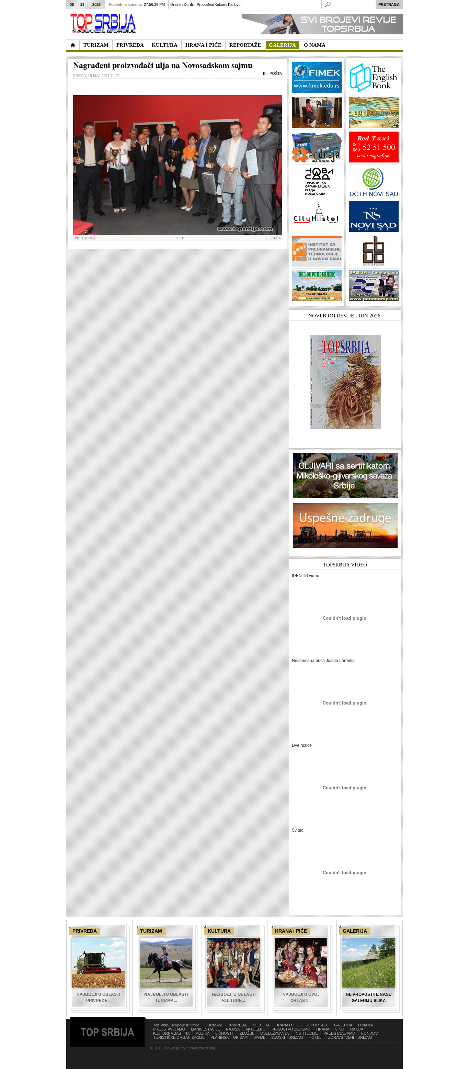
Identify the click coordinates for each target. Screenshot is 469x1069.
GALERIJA (343, 1025)
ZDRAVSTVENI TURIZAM (350, 1037)
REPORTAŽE (317, 1025)
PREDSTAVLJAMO (169, 1029)
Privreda (84, 931)
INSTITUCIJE (306, 1033)
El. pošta (272, 73)
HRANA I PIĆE (287, 1025)
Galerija (355, 931)
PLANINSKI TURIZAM (229, 1037)
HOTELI (315, 1037)
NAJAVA (233, 1029)
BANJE (259, 1037)
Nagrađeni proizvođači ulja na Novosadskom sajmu (162, 65)
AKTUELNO (255, 1029)
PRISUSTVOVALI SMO (291, 1029)
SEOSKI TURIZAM (287, 1037)
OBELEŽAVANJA (274, 1033)
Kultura (219, 931)
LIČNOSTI (224, 1033)
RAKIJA (356, 1029)
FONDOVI (370, 1033)
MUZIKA (202, 1033)
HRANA (322, 1029)
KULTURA (261, 1025)
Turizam (151, 931)
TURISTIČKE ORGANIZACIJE (179, 1037)
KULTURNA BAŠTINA (171, 1033)
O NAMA (365, 1025)
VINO (339, 1029)
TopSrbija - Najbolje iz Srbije (176, 1025)
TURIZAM (213, 1025)
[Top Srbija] (104, 23)
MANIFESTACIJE (205, 1029)
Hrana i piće (291, 931)
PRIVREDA (237, 1025)
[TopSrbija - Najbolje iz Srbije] (73, 45)
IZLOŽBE (246, 1033)
